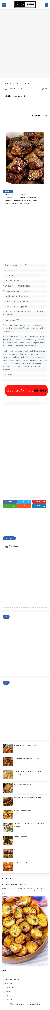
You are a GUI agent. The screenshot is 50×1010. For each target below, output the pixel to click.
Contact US (9, 1000)
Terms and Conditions (12, 980)
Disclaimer (9, 996)
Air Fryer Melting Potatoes (23, 811)
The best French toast (22, 863)
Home (7, 976)
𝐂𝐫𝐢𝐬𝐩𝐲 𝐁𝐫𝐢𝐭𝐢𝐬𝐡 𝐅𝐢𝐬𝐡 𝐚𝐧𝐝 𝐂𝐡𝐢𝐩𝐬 (25, 746)
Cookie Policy (9, 988)
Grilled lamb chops (21, 837)
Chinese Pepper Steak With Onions (26, 759)
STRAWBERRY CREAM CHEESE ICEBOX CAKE (21, 198)
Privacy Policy (9, 984)
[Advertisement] (25, 50)
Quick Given (36, 1004)
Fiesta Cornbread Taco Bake (16, 194)
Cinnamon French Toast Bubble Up (18, 204)
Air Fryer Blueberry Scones (23, 850)
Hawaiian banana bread (22, 785)
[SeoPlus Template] (11, 1004)
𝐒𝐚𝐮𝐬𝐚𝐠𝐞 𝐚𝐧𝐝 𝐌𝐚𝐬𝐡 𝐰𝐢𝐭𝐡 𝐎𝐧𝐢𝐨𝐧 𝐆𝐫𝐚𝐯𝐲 (27, 798)
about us (8, 992)
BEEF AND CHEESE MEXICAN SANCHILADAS (21, 201)
